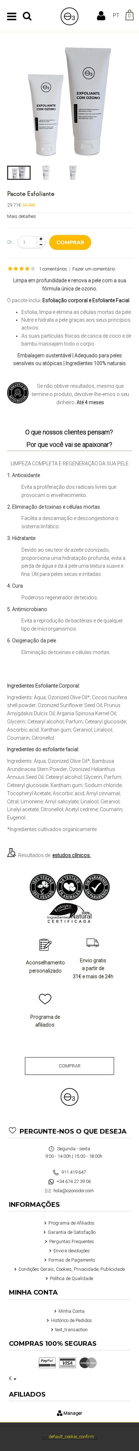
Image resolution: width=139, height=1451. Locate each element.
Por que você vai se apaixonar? (69, 444)
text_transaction (71, 1329)
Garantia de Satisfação (72, 1232)
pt (116, 15)
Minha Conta (71, 1311)
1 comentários (53, 269)
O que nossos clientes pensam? (69, 432)
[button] (19, 173)
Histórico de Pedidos (71, 1320)
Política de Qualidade (71, 1278)
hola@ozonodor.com (73, 1190)
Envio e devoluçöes (71, 1250)
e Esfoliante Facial (109, 300)
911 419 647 (73, 1172)
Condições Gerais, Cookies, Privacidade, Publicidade (72, 1269)
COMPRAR (70, 1066)
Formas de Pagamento (71, 1260)
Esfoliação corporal (65, 300)
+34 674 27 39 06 (73, 1181)
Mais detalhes (21, 216)
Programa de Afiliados (71, 1223)
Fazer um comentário (93, 269)
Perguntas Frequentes (71, 1241)
